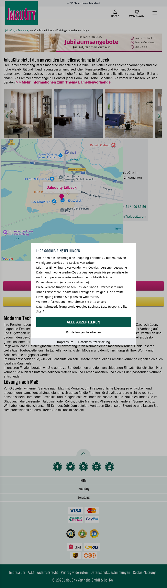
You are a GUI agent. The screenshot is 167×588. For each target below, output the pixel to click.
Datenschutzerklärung (51, 306)
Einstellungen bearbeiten (83, 332)
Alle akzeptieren (83, 322)
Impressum (65, 342)
